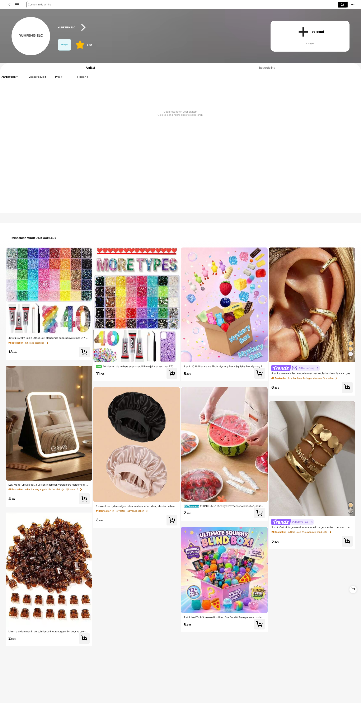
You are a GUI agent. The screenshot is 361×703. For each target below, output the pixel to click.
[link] (31, 36)
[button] (9, 4)
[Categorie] (17, 4)
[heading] (158, 27)
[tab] (88, 67)
